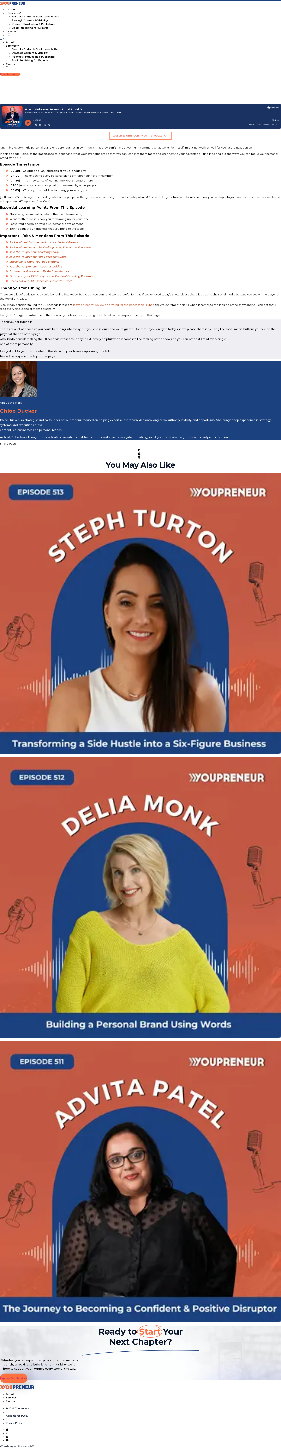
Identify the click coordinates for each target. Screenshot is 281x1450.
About (12, 9)
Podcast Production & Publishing (33, 24)
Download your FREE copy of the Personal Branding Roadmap (52, 276)
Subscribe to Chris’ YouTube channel (34, 261)
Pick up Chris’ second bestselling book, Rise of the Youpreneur (52, 247)
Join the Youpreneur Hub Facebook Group (38, 257)
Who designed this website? (17, 1446)
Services (13, 13)
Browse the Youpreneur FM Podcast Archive (39, 271)
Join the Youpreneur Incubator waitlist (36, 266)
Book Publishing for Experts (30, 27)
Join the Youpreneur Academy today (34, 252)
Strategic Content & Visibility (30, 20)
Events (12, 31)
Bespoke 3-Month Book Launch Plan (35, 16)
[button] (140, 38)
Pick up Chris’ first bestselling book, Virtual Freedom (45, 242)
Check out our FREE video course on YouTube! (41, 281)
